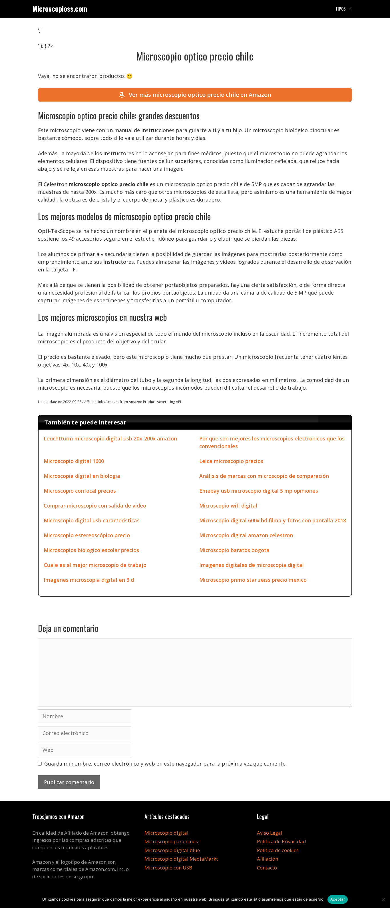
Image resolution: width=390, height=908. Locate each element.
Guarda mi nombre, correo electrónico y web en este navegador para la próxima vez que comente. (165, 763)
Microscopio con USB (168, 867)
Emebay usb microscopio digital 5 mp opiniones (258, 490)
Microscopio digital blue (172, 850)
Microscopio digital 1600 (74, 461)
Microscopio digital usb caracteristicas (92, 520)
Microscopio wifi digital (228, 505)
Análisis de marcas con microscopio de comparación (264, 475)
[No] (383, 899)
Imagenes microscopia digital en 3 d (89, 579)
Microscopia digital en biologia (82, 475)
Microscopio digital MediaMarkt (181, 858)
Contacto (267, 867)
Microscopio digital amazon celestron (246, 535)
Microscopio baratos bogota (234, 550)
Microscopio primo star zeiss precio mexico (253, 579)
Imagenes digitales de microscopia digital (251, 564)
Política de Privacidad (281, 841)
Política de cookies (278, 850)
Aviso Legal (269, 833)
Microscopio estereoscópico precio (87, 535)
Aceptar (337, 899)
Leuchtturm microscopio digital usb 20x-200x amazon (110, 438)
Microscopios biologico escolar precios (91, 550)
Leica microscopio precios (231, 461)
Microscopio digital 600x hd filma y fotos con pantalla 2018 (272, 520)
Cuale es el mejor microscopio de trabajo (95, 564)
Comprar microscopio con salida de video (95, 505)
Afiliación (267, 858)
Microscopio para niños (171, 841)
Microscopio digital (166, 833)
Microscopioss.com (59, 8)
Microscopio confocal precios (80, 490)
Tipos (340, 8)
